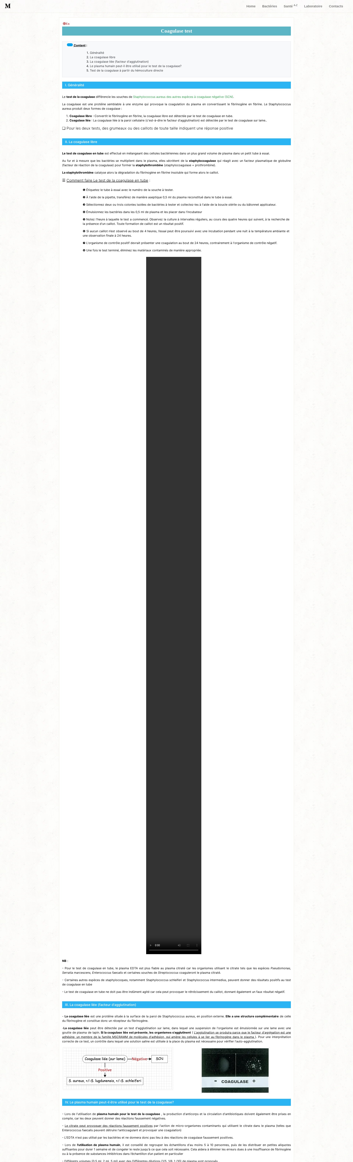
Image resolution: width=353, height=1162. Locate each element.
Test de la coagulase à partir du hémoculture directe (126, 70)
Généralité (97, 53)
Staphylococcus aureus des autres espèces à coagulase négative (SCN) (183, 97)
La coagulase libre (102, 57)
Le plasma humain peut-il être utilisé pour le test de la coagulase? (135, 66)
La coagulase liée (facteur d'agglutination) (119, 61)
